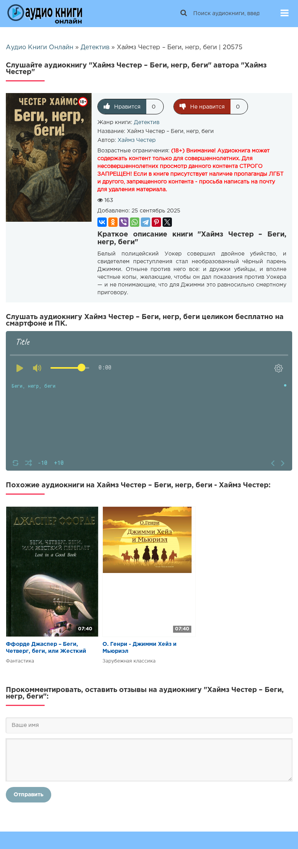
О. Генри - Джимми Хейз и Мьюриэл (139, 648)
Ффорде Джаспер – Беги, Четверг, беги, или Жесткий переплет (46, 648)
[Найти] (183, 13)
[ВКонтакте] (102, 222)
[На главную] (44, 13)
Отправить (28, 794)
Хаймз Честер (137, 140)
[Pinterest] (156, 222)
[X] (167, 222)
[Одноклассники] (113, 222)
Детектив (146, 122)
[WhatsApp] (134, 222)
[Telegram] (145, 222)
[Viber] (123, 222)
